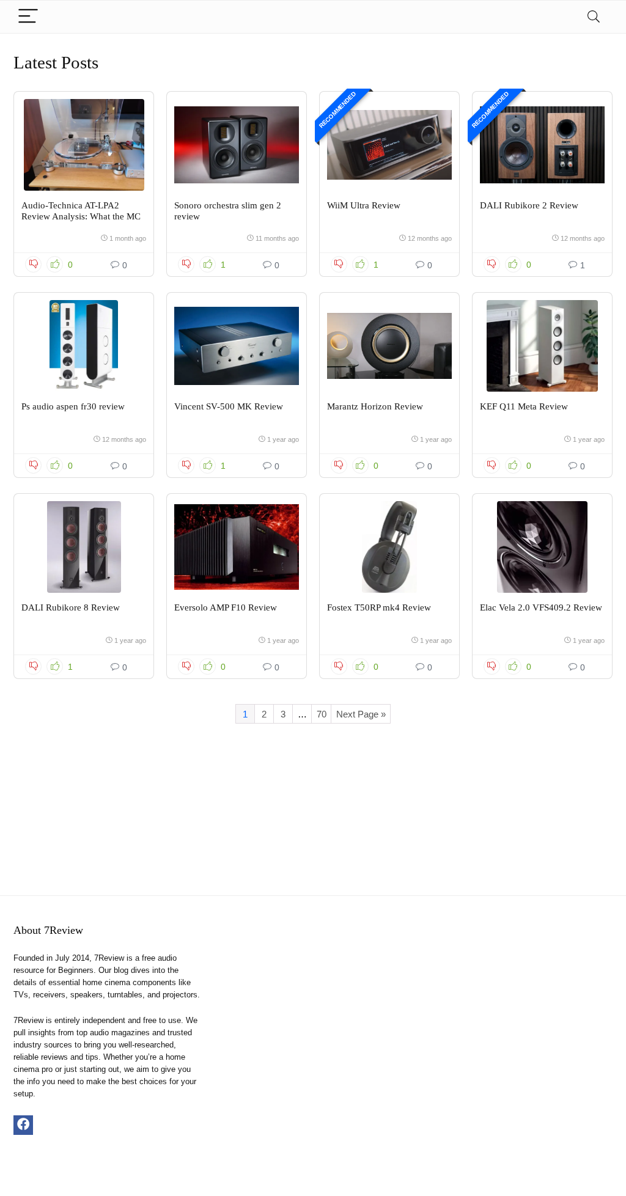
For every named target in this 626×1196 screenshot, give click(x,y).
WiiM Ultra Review (363, 205)
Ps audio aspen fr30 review (73, 406)
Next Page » (361, 714)
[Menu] (28, 17)
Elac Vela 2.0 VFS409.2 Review (541, 607)
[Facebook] (23, 1125)
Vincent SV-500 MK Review (228, 406)
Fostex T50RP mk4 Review (379, 607)
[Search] (593, 17)
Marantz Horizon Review (375, 406)
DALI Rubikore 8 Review (70, 607)
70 (321, 714)
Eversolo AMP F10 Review (225, 607)
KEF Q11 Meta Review (524, 406)
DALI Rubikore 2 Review (529, 205)
